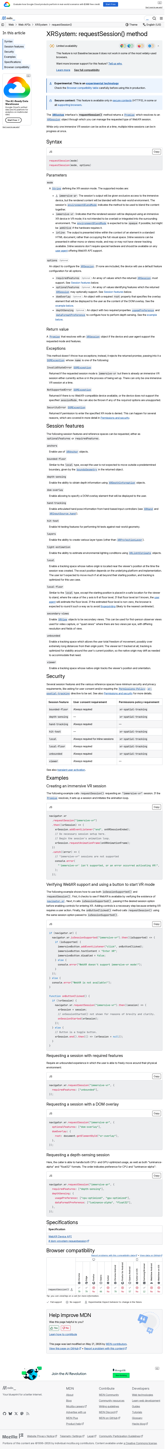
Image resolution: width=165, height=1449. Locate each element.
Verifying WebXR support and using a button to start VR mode (100, 884)
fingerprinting (108, 606)
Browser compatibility (16, 67)
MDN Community (109, 1394)
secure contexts (122, 100)
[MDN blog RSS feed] (28, 1414)
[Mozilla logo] (13, 1436)
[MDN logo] (9, 1388)
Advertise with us (76, 1412)
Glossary (137, 1418)
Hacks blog (138, 1423)
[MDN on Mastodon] (22, 1414)
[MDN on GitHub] (4, 1414)
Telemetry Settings (71, 1436)
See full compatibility (87, 70)
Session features (14, 46)
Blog (69, 1400)
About (69, 1394)
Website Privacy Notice (40, 1436)
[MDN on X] (16, 1414)
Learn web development (146, 1400)
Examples (10, 56)
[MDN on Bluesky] (10, 1414)
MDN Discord (107, 1412)
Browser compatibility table (82, 87)
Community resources (111, 1400)
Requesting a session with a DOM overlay (82, 1104)
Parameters (56, 175)
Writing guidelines (109, 1406)
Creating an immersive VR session (76, 786)
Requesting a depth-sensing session (78, 1155)
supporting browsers (70, 104)
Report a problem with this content (104, 1348)
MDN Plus (72, 1418)
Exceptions (56, 348)
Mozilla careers (75, 1406)
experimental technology (102, 83)
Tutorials (137, 1412)
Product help (73, 1423)
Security (9, 51)
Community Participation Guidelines (119, 1436)
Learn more (63, 70)
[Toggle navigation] (161, 18)
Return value (57, 329)
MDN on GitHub (108, 1418)
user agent (61, 250)
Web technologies (142, 1394)
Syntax (8, 41)
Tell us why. (115, 63)
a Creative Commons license (140, 1443)
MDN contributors (116, 1344)
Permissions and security (115, 417)
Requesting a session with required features (84, 1055)
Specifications (12, 62)
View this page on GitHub (63, 1348)
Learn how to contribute (63, 1334)
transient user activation (71, 769)
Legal (90, 1436)
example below (64, 305)
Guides (136, 1406)
